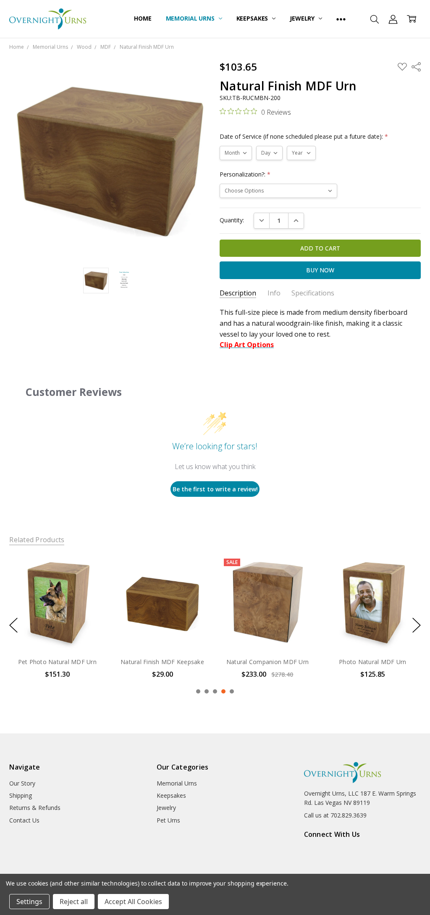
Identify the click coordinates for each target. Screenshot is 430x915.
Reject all (74, 901)
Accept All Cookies (133, 901)
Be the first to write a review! (215, 489)
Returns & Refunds (34, 808)
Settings (29, 901)
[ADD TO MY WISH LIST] (90, 582)
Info (274, 293)
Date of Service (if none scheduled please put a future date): (304, 136)
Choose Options (57, 633)
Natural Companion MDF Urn (267, 662)
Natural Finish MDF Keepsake (162, 662)
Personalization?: (245, 174)
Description (238, 293)
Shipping (20, 795)
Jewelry (303, 18)
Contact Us (24, 820)
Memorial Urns (191, 18)
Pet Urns (168, 820)
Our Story (22, 783)
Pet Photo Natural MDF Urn (57, 662)
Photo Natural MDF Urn (372, 662)
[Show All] (341, 19)
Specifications (312, 293)
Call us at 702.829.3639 (335, 815)
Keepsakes (253, 18)
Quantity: (232, 220)
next (416, 625)
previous (13, 625)
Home (142, 18)
